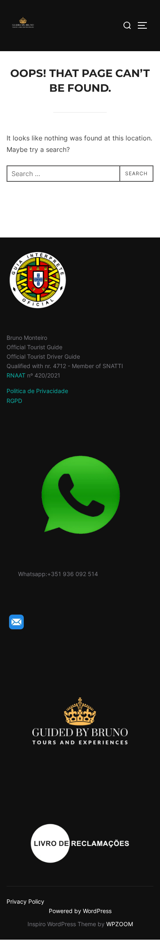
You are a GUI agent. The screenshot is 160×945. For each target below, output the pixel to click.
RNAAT (16, 375)
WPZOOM (119, 923)
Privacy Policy (25, 901)
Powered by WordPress (80, 910)
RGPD (14, 400)
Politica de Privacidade (37, 390)
